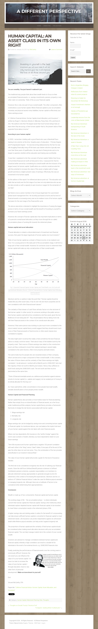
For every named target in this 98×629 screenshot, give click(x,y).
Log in (43, 623)
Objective (47, 25)
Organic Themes (28, 623)
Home (39, 25)
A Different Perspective (49, 11)
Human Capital (21, 600)
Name (72, 42)
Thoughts (46, 600)
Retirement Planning (33, 600)
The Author (57, 25)
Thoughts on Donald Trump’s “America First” (23, 605)
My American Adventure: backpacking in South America (79, 126)
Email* (72, 50)
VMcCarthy (32, 49)
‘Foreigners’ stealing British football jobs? (47, 608)
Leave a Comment (56, 49)
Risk (41, 600)
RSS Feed (37, 623)
